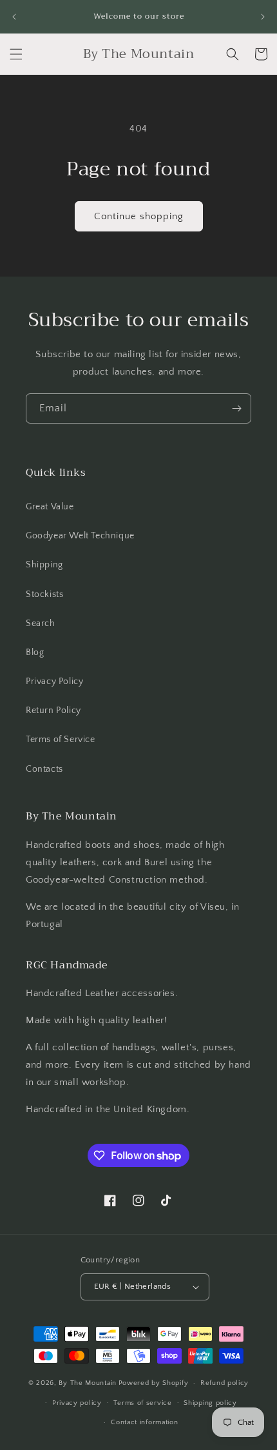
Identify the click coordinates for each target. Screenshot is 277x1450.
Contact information (144, 1422)
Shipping (44, 565)
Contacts (44, 769)
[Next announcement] (263, 17)
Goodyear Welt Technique (80, 536)
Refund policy (224, 1383)
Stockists (44, 594)
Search (40, 623)
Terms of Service (60, 739)
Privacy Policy (54, 681)
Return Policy (53, 710)
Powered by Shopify (154, 1383)
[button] (16, 54)
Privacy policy (77, 1403)
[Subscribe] (236, 408)
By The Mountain (88, 1383)
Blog (35, 652)
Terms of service (142, 1403)
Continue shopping (139, 216)
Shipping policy (210, 1403)
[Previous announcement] (14, 17)
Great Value (50, 507)
